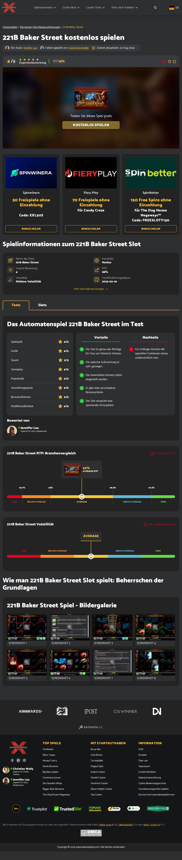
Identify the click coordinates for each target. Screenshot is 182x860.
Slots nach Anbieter (122, 7)
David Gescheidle (79, 48)
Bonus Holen (31, 229)
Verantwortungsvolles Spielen (153, 789)
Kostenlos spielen (91, 125)
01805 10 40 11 (106, 825)
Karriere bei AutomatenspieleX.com (156, 795)
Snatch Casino (98, 772)
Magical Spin (97, 766)
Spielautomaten (43, 7)
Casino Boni (69, 7)
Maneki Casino (98, 778)
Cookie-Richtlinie (147, 772)
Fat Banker (48, 749)
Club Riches (96, 755)
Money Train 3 (50, 761)
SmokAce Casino (99, 783)
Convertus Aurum (51, 778)
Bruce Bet (95, 749)
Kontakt (142, 755)
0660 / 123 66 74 (151, 825)
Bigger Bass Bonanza (53, 789)
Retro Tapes (49, 755)
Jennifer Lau (30, 48)
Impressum (144, 766)
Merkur (106, 262)
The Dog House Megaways (56, 795)
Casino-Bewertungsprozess (152, 783)
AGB (140, 749)
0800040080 (125, 825)
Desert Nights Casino (101, 789)
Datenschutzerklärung (149, 778)
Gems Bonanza (50, 766)
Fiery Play (91, 192)
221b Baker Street (27, 262)
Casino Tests (93, 7)
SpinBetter (151, 192)
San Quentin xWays (52, 783)
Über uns (143, 761)
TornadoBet (97, 761)
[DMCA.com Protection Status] (91, 836)
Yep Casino (96, 795)
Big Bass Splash (50, 772)
